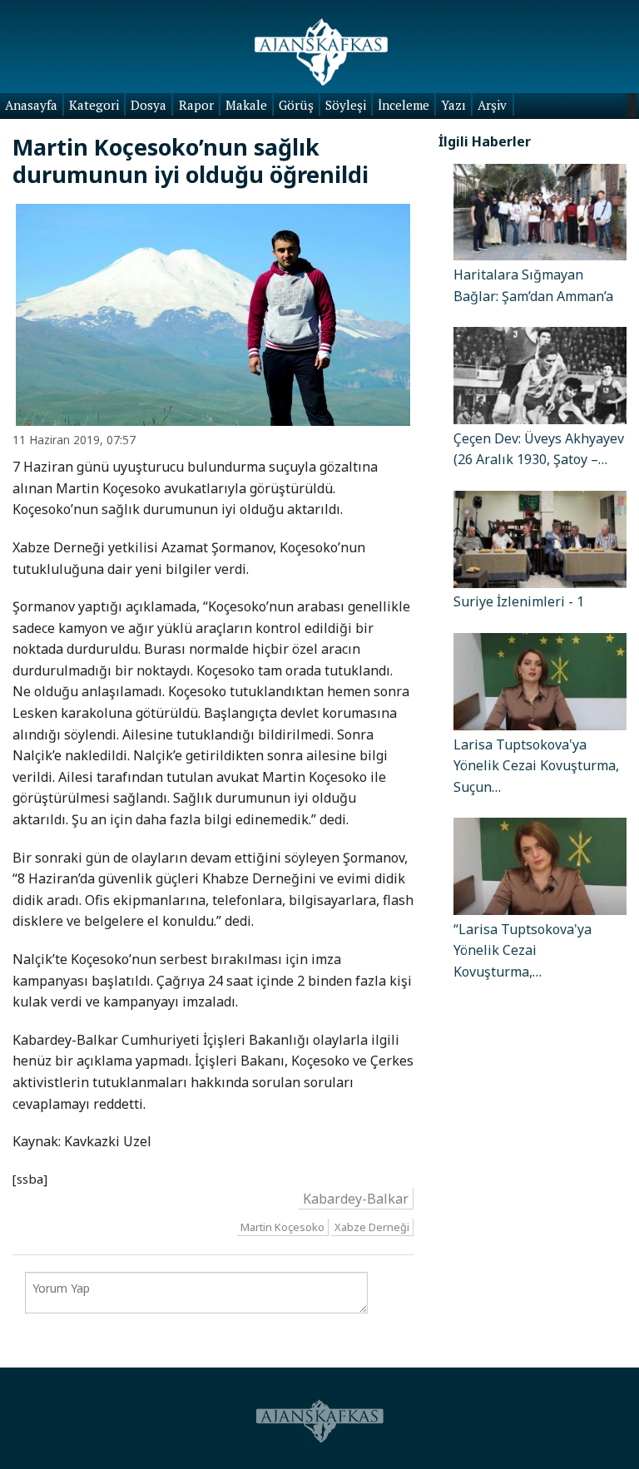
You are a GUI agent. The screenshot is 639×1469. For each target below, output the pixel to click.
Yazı (453, 104)
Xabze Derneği (371, 1226)
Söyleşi (345, 104)
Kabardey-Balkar (356, 1199)
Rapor (196, 104)
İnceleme (403, 104)
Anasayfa (31, 104)
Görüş (296, 104)
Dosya (148, 104)
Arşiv (492, 104)
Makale (246, 104)
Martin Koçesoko (282, 1226)
